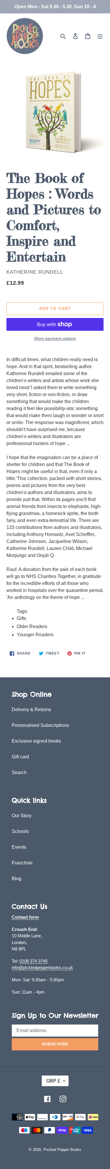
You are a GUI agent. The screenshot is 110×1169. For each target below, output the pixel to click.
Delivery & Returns (31, 709)
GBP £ (53, 1080)
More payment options (55, 338)
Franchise (22, 862)
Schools (20, 831)
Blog (16, 878)
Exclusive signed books (36, 741)
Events (19, 847)
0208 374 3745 (33, 961)
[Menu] (100, 36)
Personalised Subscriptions (40, 725)
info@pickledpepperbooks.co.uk (42, 967)
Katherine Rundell (34, 272)
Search (19, 772)
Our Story (21, 815)
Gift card (20, 756)
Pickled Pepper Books (62, 1149)
